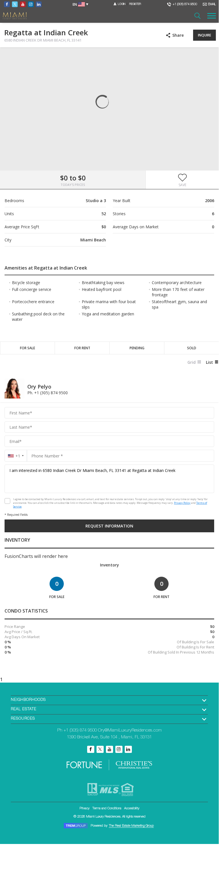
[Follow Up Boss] (7, 501)
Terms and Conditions (106, 808)
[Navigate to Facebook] (7, 4)
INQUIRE (204, 35)
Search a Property (197, 16)
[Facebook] (90, 749)
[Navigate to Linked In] (39, 4)
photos (9, 56)
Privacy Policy (182, 503)
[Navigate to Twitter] (15, 4)
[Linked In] (128, 749)
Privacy (84, 808)
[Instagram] (118, 749)
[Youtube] (109, 749)
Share (178, 35)
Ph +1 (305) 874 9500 (77, 730)
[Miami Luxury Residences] (14, 15)
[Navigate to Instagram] (31, 4)
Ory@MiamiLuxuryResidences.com (130, 730)
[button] (182, 179)
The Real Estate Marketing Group (131, 825)
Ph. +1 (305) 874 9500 (47, 392)
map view (20, 56)
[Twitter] (100, 749)
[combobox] (15, 455)
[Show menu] (211, 16)
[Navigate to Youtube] (23, 4)
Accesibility (131, 808)
